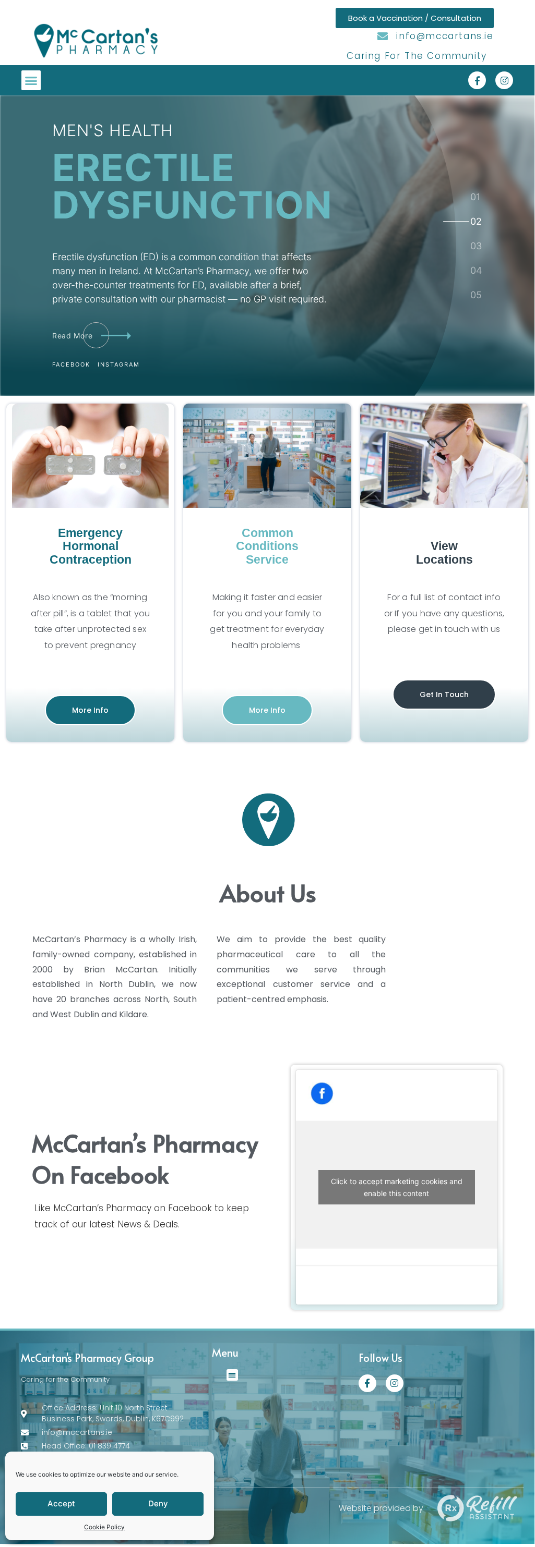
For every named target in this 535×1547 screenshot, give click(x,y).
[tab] (475, 197)
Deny (158, 1503)
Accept (61, 1503)
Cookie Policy (104, 1527)
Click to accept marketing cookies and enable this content (396, 1187)
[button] (31, 80)
